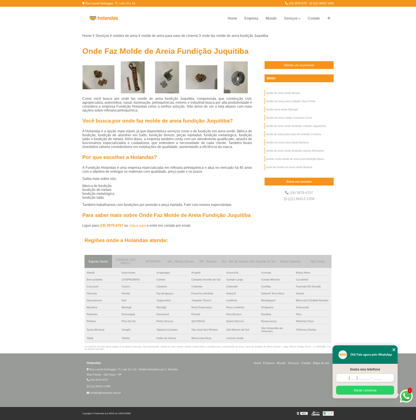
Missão (271, 18)
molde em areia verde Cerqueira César (289, 117)
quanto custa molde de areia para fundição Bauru (295, 159)
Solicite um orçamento (299, 65)
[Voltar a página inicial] (104, 18)
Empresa (251, 18)
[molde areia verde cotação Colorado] (133, 77)
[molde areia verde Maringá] (98, 77)
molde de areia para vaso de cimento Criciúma (293, 134)
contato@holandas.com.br (105, 392)
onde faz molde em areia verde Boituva (289, 167)
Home (232, 18)
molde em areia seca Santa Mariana (287, 142)
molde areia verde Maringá (282, 109)
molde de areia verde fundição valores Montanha (295, 150)
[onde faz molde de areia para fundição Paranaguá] (167, 77)
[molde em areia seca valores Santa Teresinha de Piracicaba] (201, 77)
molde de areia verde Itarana (283, 93)
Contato (314, 18)
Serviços (290, 18)
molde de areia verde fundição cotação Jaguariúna (296, 126)
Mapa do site (321, 363)
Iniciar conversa (365, 390)
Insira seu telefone (365, 369)
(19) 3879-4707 (297, 3)
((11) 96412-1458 (323, 3)
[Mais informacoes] (329, 18)
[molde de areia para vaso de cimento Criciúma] (236, 77)
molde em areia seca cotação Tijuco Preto (290, 101)
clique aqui (137, 225)
